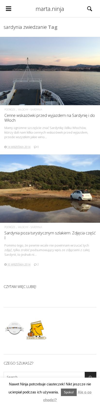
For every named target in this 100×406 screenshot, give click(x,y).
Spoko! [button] (69, 392)
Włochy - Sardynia (30, 109)
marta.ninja (50, 8)
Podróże (9, 109)
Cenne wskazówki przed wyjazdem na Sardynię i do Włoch (49, 117)
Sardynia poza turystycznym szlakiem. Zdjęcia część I (50, 235)
